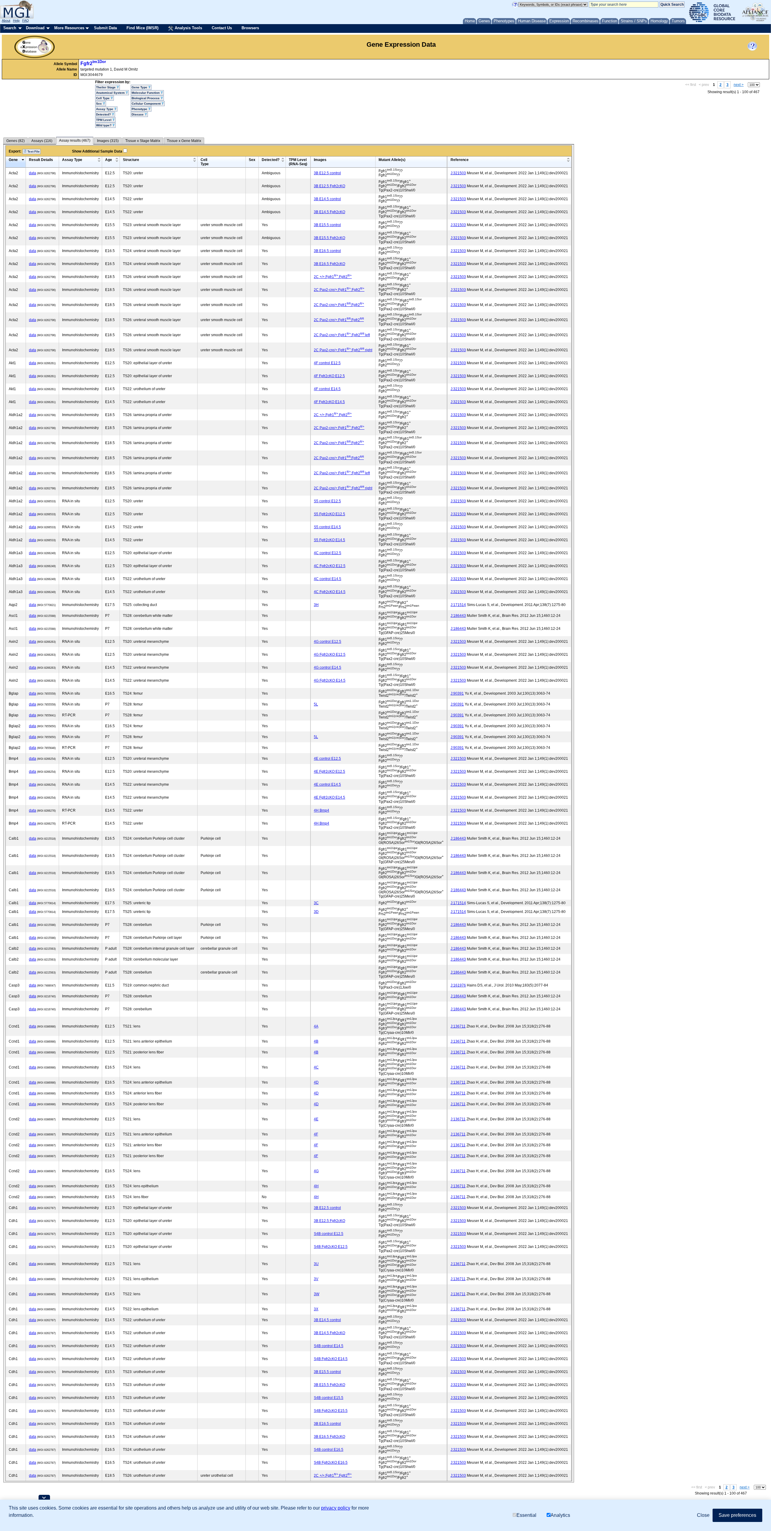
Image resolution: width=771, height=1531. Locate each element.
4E (316, 1119)
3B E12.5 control (327, 173)
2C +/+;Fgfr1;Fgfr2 (333, 277)
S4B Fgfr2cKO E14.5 (331, 1359)
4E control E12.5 (327, 758)
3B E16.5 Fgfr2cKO (329, 264)
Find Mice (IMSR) (142, 28)
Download (35, 28)
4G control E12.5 (327, 641)
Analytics (560, 1515)
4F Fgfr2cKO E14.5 (329, 402)
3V (316, 1279)
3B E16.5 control (327, 251)
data (32, 173)
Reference (460, 160)
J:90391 (457, 693)
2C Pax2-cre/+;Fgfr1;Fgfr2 (339, 290)
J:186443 (458, 616)
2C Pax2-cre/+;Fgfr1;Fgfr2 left (342, 335)
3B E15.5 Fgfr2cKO (329, 238)
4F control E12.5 (327, 363)
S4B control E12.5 (328, 1234)
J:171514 (458, 605)
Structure (131, 160)
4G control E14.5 (327, 667)
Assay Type (72, 160)
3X (316, 1309)
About (6, 20)
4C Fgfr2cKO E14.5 (329, 592)
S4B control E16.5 (328, 1449)
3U (316, 1264)
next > (739, 85)
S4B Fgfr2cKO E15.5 (331, 1411)
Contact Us (222, 28)
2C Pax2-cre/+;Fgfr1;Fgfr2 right (343, 350)
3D (316, 912)
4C (316, 1067)
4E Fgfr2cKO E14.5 (329, 797)
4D (316, 1082)
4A (316, 1026)
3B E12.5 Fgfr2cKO (329, 186)
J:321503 (458, 173)
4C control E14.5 (327, 579)
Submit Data (105, 28)
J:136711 (458, 1026)
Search (9, 28)
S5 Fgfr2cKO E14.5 (329, 540)
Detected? (270, 160)
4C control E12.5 (327, 553)
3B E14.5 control (327, 199)
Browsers (250, 28)
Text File (33, 151)
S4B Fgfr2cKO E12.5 (331, 1247)
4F (316, 1134)
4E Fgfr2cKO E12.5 (329, 771)
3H (316, 605)
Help (16, 20)
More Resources (69, 28)
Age (108, 160)
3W (316, 1294)
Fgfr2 (93, 63)
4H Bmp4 (321, 810)
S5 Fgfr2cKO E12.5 (329, 514)
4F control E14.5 (327, 389)
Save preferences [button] (737, 1515)
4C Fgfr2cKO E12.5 (329, 566)
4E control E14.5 (327, 784)
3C (316, 903)
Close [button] (703, 1515)
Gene (13, 160)
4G (316, 1171)
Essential (526, 1515)
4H (316, 1186)
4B (316, 1041)
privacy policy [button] (335, 1507)
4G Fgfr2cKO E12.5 (329, 654)
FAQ (25, 20)
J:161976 (458, 985)
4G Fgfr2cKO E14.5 (329, 680)
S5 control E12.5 (327, 501)
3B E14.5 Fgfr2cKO (329, 212)
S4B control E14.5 (328, 1346)
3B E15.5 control (327, 225)
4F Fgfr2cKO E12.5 (329, 376)
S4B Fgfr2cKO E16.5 (331, 1462)
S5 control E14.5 (327, 527)
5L (316, 704)
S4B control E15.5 (328, 1398)
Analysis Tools (187, 28)
